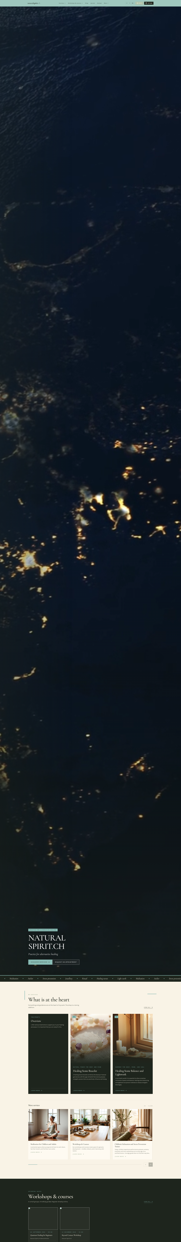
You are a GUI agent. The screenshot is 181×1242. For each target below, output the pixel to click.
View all (147, 1007)
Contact (99, 3)
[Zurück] (146, 1164)
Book (140, 3)
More (105, 3)
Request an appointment (66, 962)
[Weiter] (151, 1164)
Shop (86, 3)
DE (127, 3)
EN (132, 3)
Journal (92, 3)
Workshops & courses (74, 3)
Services (61, 3)
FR (130, 3)
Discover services (39, 962)
